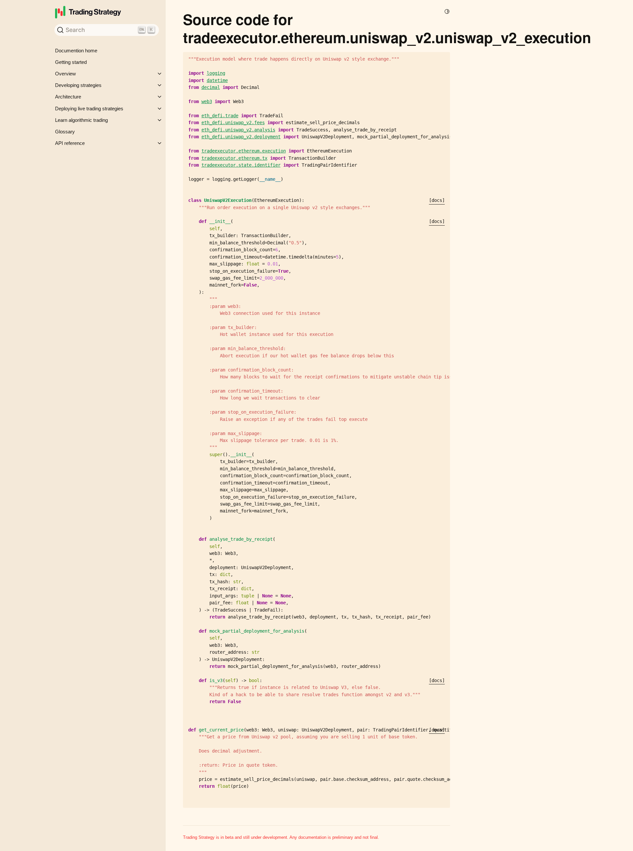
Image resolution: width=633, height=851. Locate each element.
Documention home (76, 50)
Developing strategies (78, 85)
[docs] (437, 200)
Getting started (71, 62)
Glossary (65, 131)
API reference (70, 143)
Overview (65, 73)
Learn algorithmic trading (81, 120)
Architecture (68, 96)
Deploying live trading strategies (89, 108)
